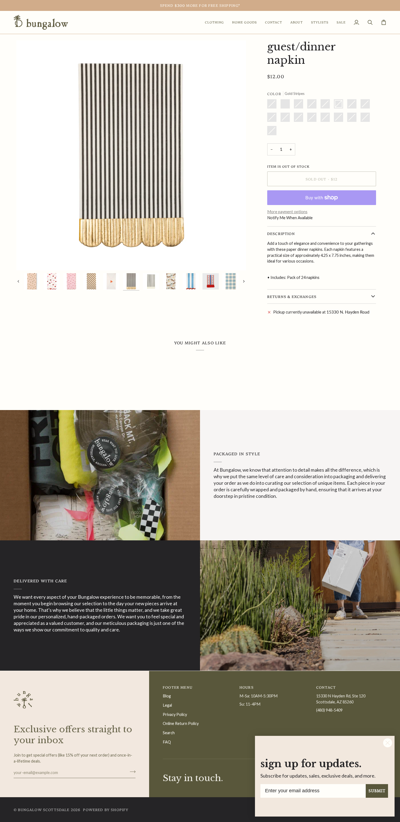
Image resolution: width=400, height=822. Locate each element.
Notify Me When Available (290, 217)
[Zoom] (26, 260)
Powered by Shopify (105, 809)
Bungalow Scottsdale (43, 809)
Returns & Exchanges (291, 296)
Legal (167, 705)
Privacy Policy (175, 714)
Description (281, 233)
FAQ (167, 742)
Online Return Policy (181, 723)
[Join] (131, 771)
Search (169, 732)
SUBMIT (376, 790)
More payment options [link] (287, 211)
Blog (167, 696)
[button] (214, 22)
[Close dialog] (387, 743)
